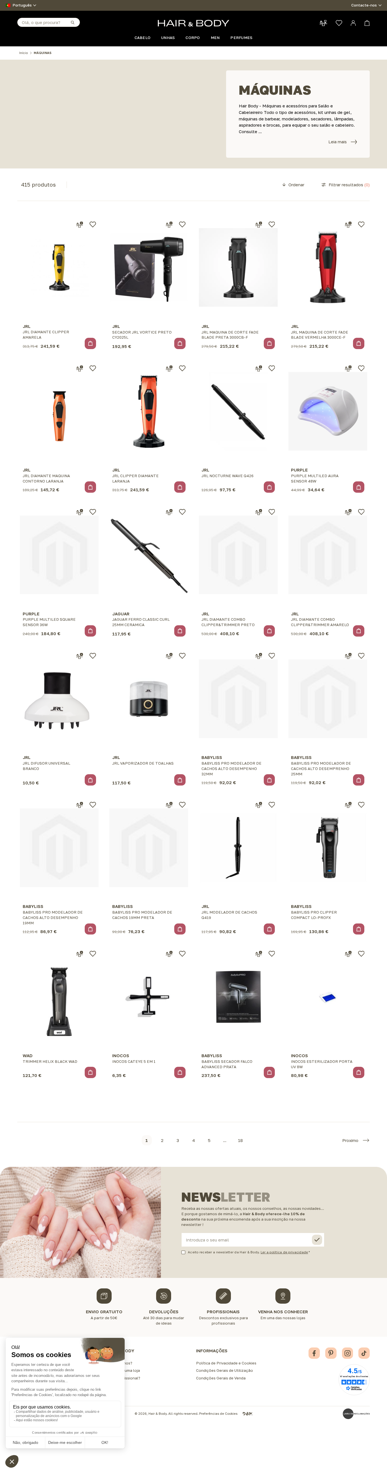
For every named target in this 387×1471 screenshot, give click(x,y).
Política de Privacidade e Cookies (226, 1363)
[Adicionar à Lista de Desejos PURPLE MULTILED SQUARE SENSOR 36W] (93, 512)
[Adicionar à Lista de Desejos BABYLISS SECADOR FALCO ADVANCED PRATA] (272, 954)
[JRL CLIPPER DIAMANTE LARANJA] (148, 411)
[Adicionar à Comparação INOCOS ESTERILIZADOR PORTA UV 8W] (348, 954)
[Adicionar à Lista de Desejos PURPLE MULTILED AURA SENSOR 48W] (361, 368)
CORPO (193, 37)
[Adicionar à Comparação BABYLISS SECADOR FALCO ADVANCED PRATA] (258, 954)
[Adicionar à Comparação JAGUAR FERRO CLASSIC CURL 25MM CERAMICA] (169, 512)
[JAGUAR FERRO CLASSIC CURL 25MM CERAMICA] (148, 555)
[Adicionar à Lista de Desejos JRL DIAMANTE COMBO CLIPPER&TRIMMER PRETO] (272, 512)
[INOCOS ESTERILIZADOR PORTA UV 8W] (327, 997)
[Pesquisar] (72, 22)
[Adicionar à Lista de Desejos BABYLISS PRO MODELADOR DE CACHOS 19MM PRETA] (182, 805)
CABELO (143, 37)
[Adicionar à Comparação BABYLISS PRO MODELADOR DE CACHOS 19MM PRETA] (169, 805)
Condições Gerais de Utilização (224, 1370)
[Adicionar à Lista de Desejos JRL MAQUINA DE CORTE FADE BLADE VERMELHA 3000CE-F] (361, 224)
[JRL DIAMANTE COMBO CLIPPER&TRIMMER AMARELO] (327, 555)
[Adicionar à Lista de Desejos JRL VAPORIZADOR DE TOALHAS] (182, 656)
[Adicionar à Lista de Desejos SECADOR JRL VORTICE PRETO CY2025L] (182, 224)
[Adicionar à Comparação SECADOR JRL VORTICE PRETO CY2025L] (169, 224)
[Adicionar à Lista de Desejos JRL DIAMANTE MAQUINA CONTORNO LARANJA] (93, 368)
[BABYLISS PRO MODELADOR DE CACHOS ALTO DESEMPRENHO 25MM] (327, 698)
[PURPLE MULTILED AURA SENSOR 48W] (327, 411)
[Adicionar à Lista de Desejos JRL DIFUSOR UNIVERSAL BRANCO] (93, 656)
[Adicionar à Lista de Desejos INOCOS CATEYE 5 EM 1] (182, 954)
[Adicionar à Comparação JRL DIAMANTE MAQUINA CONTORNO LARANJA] (79, 368)
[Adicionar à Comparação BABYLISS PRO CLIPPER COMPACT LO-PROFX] (348, 805)
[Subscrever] (317, 1240)
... (224, 1140)
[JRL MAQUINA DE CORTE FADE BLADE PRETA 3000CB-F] (238, 267)
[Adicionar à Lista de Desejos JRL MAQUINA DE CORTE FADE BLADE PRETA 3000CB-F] (272, 224)
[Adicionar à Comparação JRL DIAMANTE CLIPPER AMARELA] (79, 224)
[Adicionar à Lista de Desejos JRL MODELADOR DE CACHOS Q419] (272, 805)
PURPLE (299, 469)
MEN (215, 37)
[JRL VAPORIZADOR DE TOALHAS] (148, 698)
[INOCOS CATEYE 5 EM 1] (148, 997)
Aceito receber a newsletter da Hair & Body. (248, 1252)
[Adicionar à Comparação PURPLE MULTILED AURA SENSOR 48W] (348, 368)
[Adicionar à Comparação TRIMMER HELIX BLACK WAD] (79, 954)
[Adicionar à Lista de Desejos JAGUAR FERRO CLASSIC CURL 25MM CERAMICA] (182, 512)
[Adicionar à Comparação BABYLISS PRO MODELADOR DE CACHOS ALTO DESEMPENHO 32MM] (258, 656)
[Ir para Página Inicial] (193, 23)
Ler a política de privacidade (284, 1252)
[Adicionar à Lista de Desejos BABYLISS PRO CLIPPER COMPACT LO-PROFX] (361, 805)
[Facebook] (314, 1353)
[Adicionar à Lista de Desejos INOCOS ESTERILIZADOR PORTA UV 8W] (361, 954)
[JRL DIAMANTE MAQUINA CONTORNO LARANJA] (59, 411)
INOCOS (120, 1055)
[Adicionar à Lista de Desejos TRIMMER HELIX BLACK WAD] (93, 954)
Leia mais (337, 141)
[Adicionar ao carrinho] (90, 343)
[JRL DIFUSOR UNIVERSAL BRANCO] (59, 698)
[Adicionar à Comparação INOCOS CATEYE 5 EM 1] (169, 954)
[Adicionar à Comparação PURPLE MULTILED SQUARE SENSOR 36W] (79, 512)
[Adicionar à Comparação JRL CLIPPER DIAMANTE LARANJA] (169, 368)
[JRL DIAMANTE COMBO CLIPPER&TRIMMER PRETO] (238, 555)
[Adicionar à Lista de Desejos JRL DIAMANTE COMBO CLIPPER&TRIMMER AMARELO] (361, 512)
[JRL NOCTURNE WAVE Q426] (238, 411)
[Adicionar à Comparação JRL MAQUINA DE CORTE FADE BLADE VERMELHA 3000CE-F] (348, 224)
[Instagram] (347, 1353)
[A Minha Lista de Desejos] (339, 23)
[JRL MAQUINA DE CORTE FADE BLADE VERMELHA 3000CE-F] (327, 267)
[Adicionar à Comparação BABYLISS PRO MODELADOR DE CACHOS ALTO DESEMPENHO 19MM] (79, 805)
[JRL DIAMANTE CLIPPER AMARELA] (59, 267)
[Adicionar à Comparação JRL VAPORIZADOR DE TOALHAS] (169, 656)
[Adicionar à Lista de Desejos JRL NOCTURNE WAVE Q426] (272, 368)
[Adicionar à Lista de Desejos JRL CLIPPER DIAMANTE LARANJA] (182, 368)
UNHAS (168, 37)
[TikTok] (364, 1353)
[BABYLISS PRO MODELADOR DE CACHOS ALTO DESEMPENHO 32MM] (238, 698)
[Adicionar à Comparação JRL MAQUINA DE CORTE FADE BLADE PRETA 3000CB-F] (258, 224)
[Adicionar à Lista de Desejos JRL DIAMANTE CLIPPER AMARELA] (93, 224)
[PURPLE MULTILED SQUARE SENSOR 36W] (59, 555)
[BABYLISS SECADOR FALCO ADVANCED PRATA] (238, 997)
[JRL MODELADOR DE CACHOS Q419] (238, 847)
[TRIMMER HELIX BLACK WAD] (59, 997)
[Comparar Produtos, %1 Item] (323, 23)
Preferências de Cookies (218, 1413)
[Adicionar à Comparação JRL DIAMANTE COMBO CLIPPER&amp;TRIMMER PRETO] (258, 512)
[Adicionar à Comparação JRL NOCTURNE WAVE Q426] (258, 368)
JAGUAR (120, 613)
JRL (27, 326)
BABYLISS (211, 757)
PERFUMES (241, 37)
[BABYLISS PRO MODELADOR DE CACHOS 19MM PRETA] (148, 847)
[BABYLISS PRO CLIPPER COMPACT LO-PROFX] (327, 847)
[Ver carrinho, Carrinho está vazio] (367, 23)
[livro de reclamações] (356, 1413)
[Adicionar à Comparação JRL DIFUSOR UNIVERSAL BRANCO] (79, 656)
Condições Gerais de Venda (221, 1378)
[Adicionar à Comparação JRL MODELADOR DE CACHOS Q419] (258, 805)
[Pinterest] (331, 1353)
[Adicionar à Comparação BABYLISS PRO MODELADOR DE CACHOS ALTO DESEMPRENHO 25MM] (348, 656)
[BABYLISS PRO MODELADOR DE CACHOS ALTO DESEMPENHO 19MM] (59, 847)
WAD (28, 1055)
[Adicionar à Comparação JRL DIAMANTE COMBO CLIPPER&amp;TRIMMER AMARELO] (348, 512)
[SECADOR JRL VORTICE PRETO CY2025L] (148, 267)
